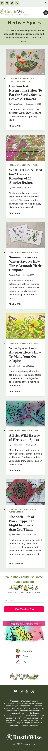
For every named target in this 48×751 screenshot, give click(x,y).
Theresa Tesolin (17, 104)
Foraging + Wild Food (19, 79)
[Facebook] (12, 3)
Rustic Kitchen (23, 81)
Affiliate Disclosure (32, 708)
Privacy (37, 706)
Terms (19, 708)
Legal (25, 661)
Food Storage (15, 509)
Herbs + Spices (16, 165)
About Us (27, 651)
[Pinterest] (2, 3)
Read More (16, 126)
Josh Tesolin (16, 188)
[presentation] (25, 62)
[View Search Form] (46, 3)
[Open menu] (45, 12)
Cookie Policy (9, 708)
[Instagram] (7, 3)
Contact (26, 656)
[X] (17, 3)
